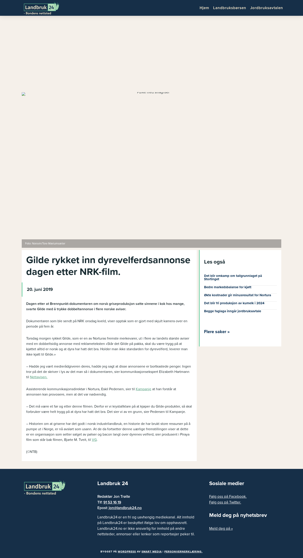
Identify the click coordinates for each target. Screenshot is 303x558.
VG (94, 440)
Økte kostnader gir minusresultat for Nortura (237, 295)
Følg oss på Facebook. (228, 496)
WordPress (127, 551)
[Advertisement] (151, 55)
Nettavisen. (38, 377)
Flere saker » (217, 331)
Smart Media (152, 551)
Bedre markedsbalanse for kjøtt (227, 287)
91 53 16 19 (112, 502)
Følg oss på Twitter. (225, 502)
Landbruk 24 (45, 8)
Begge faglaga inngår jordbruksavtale (232, 311)
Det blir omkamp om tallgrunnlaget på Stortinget (233, 277)
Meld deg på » (221, 528)
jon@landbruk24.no (125, 508)
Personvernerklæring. (183, 551)
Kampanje (143, 389)
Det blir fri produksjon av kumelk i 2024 (234, 303)
